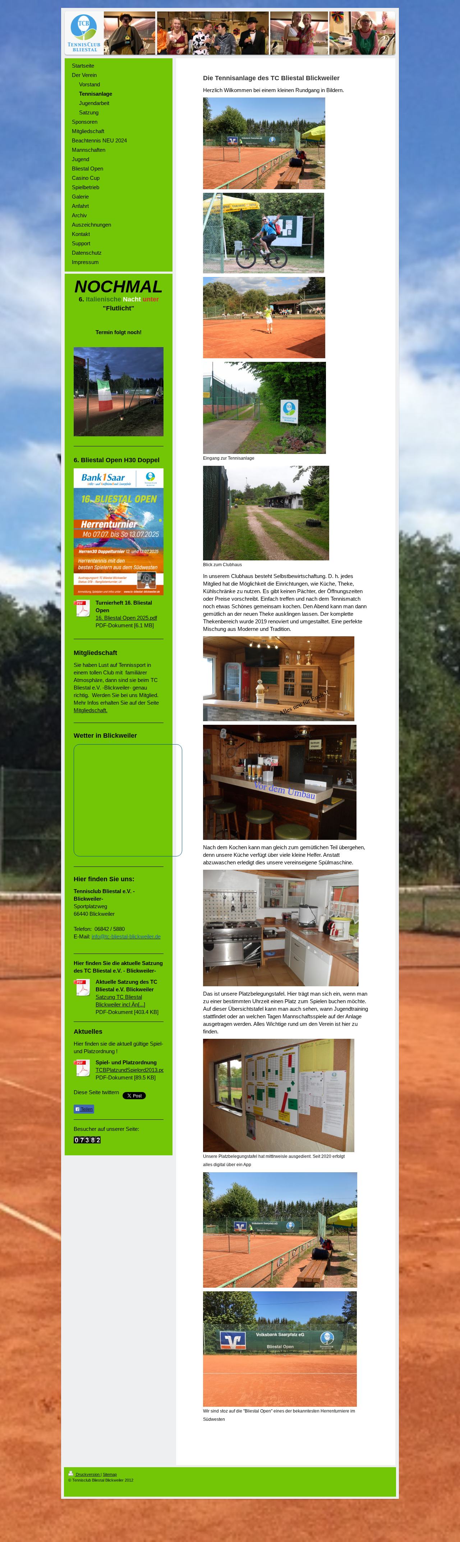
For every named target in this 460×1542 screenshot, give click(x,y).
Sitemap (110, 1474)
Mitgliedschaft (90, 710)
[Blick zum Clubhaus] (266, 513)
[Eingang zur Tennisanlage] (264, 408)
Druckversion (88, 1474)
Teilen (86, 1109)
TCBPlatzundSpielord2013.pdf (131, 1070)
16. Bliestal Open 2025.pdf (126, 618)
